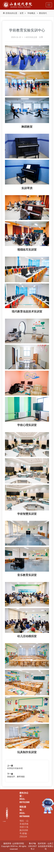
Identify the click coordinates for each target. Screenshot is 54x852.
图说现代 (43, 13)
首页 (22, 13)
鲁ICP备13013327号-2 (32, 846)
